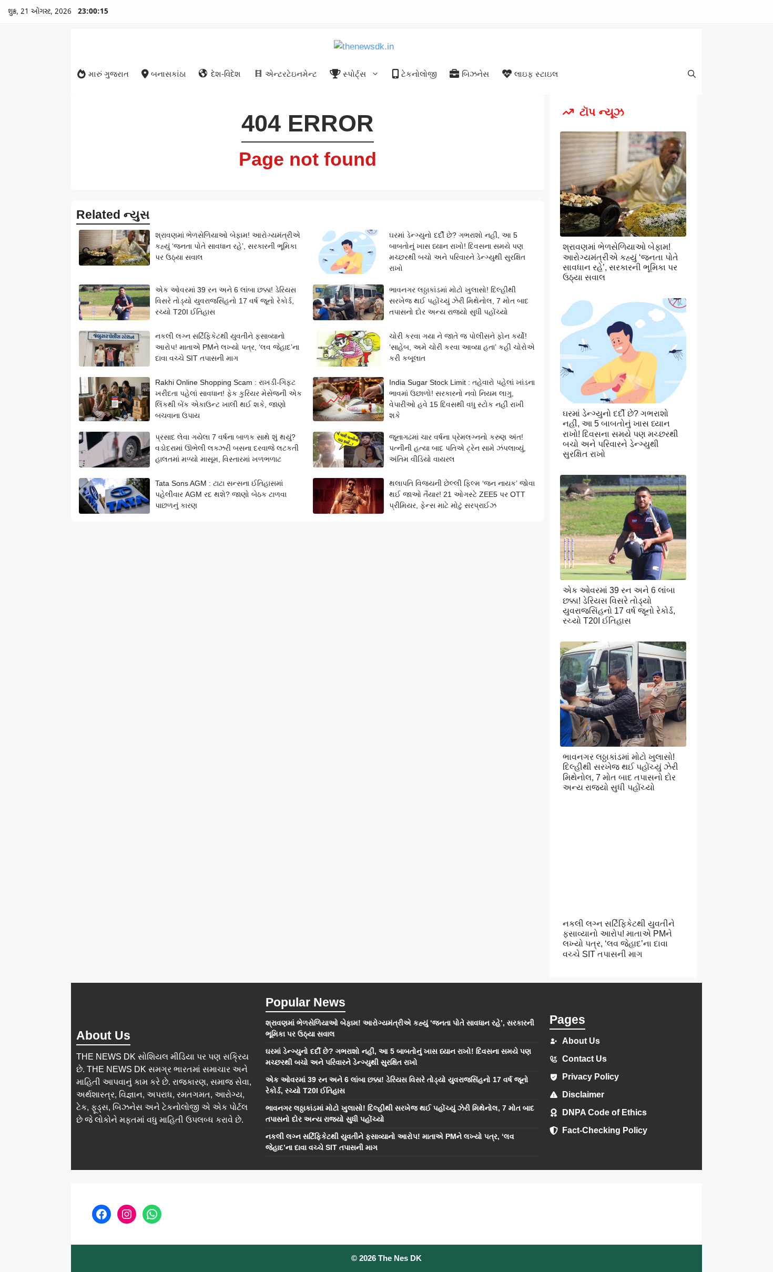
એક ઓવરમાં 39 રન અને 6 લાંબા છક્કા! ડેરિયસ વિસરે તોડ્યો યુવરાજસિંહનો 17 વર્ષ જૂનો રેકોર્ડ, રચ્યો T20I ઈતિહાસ (225, 301)
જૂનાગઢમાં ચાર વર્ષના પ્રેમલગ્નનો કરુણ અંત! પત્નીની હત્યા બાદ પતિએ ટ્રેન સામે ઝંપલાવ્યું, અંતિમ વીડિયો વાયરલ (457, 448)
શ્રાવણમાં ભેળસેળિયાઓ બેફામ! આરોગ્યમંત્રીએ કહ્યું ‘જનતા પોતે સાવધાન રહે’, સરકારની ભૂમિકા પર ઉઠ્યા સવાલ (227, 246)
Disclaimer (583, 1094)
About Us (581, 1040)
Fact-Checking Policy (604, 1130)
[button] (692, 74)
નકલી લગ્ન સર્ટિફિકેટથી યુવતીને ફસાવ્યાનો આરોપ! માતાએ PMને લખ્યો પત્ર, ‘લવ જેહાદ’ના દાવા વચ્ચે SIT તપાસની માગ (227, 347)
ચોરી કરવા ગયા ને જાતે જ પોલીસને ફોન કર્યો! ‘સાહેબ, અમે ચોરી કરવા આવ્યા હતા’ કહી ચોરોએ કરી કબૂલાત (462, 347)
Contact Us (584, 1058)
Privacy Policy (590, 1076)
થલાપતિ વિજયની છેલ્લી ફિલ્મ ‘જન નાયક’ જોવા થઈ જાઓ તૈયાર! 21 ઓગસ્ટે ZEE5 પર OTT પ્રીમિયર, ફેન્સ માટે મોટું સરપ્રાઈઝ (462, 494)
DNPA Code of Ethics (604, 1112)
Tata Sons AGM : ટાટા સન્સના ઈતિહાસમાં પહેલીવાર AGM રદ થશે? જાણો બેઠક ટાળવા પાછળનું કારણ (221, 494)
